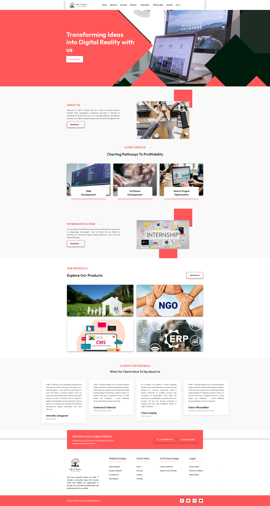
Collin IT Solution (79, 501)
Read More (74, 124)
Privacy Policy (194, 467)
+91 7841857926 (166, 439)
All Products (195, 275)
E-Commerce (114, 475)
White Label (158, 5)
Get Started (75, 58)
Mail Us (107, 436)
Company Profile (188, 439)
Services (123, 5)
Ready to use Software (168, 471)
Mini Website (113, 479)
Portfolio (139, 479)
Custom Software (166, 467)
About (138, 467)
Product (133, 5)
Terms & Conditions (196, 471)
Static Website (114, 467)
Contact (169, 5)
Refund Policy (194, 475)
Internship (145, 5)
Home (104, 5)
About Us (113, 5)
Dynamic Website (115, 471)
